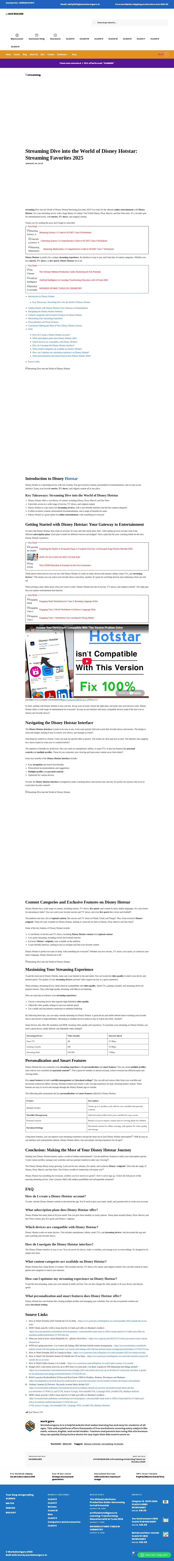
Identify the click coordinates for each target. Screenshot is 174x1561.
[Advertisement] (87, 187)
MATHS (10, 1503)
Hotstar (71, 478)
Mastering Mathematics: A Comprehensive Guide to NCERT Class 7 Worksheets (78, 249)
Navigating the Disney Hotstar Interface (45, 311)
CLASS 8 (154, 38)
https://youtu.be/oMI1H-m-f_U (74, 700)
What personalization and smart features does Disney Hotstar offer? (61, 356)
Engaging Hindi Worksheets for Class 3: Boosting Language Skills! (68, 601)
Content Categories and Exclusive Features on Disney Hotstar (55, 315)
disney (87, 1444)
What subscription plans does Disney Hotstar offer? (54, 338)
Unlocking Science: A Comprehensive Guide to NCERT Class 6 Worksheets (74, 241)
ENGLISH (67, 1444)
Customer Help (37, 38)
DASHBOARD (35, 1459)
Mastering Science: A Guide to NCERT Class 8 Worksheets (65, 232)
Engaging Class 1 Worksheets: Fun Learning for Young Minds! (66, 618)
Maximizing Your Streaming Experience (45, 318)
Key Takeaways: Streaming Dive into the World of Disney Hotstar (61, 302)
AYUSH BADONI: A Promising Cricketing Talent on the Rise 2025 (119, 1460)
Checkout (55, 38)
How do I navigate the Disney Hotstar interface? (53, 345)
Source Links (34, 362)
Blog (20, 1494)
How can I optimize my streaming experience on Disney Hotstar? (60, 352)
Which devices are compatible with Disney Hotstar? (54, 342)
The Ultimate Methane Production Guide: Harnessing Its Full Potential (69, 272)
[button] (163, 54)
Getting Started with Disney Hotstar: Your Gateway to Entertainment (58, 308)
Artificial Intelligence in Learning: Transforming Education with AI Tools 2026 (73, 280)
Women (52, 1506)
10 (70, 1070)
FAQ (30, 329)
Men (50, 1514)
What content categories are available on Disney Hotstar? (57, 349)
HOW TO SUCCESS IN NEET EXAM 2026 (59, 557)
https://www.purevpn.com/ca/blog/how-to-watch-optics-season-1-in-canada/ (100, 1363)
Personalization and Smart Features (43, 322)
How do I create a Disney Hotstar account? (51, 335)
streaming (107, 1444)
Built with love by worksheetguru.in (26, 1555)
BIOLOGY (11, 1512)
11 (108, 1159)
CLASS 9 (70, 38)
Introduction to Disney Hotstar (41, 296)
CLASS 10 (84, 38)
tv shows (118, 1444)
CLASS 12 (113, 38)
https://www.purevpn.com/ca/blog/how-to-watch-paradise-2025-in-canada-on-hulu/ (110, 1352)
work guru (47, 1421)
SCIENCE (10, 1498)
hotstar (96, 1444)
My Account (17, 38)
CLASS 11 (98, 38)
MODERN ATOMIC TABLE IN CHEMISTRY (60, 288)
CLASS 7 (141, 38)
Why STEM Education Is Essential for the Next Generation (65, 565)
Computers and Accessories (64, 1522)
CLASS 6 (127, 38)
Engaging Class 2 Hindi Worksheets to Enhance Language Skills (67, 609)
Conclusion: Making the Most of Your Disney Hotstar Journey (55, 325)
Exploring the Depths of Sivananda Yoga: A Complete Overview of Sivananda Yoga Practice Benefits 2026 (85, 549)
